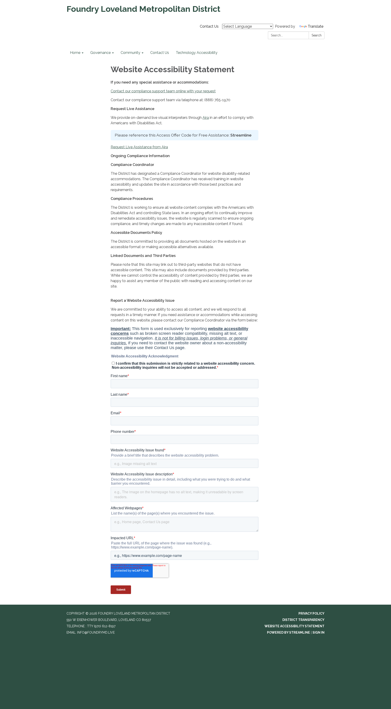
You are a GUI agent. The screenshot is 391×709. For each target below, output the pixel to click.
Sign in (318, 632)
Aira (206, 117)
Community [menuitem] (130, 52)
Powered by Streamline (288, 632)
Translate (315, 26)
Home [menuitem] (75, 52)
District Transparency (303, 620)
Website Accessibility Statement (294, 626)
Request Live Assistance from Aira (139, 147)
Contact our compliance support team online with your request (163, 91)
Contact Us (209, 26)
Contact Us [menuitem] (159, 52)
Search (317, 35)
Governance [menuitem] (100, 52)
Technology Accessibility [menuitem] (196, 52)
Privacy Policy (311, 613)
